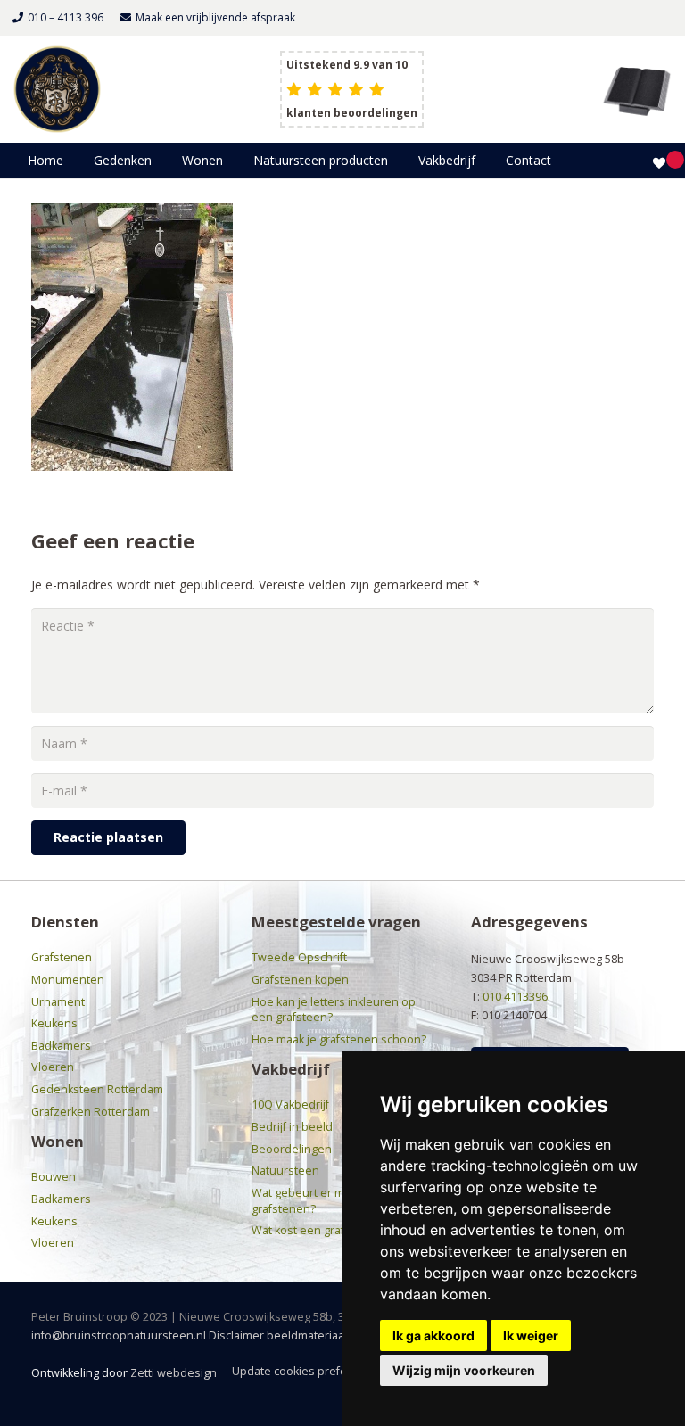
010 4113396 (515, 996)
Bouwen (53, 1176)
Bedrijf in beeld (292, 1126)
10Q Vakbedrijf (290, 1104)
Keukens (54, 1023)
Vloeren (52, 1067)
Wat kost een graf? (301, 1230)
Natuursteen (285, 1170)
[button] (159, 160)
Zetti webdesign (173, 1373)
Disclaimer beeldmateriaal (278, 1335)
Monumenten (67, 979)
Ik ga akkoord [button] (433, 1335)
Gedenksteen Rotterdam (97, 1089)
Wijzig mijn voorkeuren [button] (463, 1370)
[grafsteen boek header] (637, 89)
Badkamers (61, 1045)
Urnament (58, 1002)
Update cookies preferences (308, 1371)
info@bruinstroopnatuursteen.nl (118, 1335)
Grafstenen (61, 957)
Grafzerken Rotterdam (90, 1111)
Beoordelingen (292, 1149)
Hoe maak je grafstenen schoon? (339, 1039)
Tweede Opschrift (299, 957)
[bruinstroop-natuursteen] (57, 89)
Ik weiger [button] (530, 1335)
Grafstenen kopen (300, 979)
